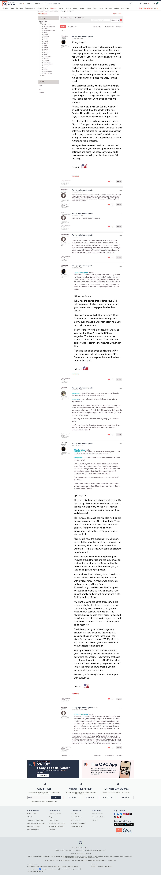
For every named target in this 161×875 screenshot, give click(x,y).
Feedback (52, 829)
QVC (39, 11)
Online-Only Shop (42, 8)
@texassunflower (81, 272)
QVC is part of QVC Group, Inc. (63, 850)
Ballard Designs (80, 850)
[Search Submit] (130, 3)
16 (66, 436)
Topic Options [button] (71, 27)
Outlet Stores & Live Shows (57, 823)
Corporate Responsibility (78, 823)
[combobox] (87, 3)
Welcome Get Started (49, 26)
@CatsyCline (79, 449)
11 (66, 183)
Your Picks (5, 8)
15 (66, 381)
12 (66, 206)
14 (66, 259)
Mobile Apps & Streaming (56, 826)
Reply (119, 181)
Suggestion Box (48, 71)
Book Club (46, 58)
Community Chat (48, 64)
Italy (98, 866)
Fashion (68, 8)
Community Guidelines (33, 866)
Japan (101, 866)
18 (66, 749)
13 (66, 228)
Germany (93, 866)
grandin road (102, 850)
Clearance (53, 8)
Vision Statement (31, 871)
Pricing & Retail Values (46, 866)
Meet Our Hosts (53, 820)
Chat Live (30, 817)
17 (66, 700)
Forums (51, 11)
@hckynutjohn (76, 399)
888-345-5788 (31, 813)
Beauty (75, 8)
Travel (45, 67)
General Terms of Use (85, 853)
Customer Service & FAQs (35, 820)
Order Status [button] (72, 797)
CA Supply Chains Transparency (50, 869)
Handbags (46, 36)
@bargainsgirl (78, 42)
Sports (45, 54)
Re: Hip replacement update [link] (66, 11)
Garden (61, 8)
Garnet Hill (95, 850)
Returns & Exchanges (33, 826)
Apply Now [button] (125, 797)
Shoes (89, 8)
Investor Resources (76, 826)
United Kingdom (109, 866)
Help (120, 13)
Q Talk (45, 69)
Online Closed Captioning (59, 866)
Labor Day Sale (30, 8)
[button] (141, 4)
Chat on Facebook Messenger (36, 823)
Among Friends (48, 66)
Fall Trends (19, 8)
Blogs (43, 75)
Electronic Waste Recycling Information (70, 869)
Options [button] (120, 37)
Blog (50, 817)
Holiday (46, 47)
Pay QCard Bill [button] (108, 797)
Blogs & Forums (44, 11)
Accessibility (40, 871)
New (12, 8)
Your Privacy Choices (32, 869)
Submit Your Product (98, 817)
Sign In (115, 13)
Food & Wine (125, 8)
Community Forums (55, 813)
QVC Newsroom (75, 820)
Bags (94, 8)
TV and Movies (47, 56)
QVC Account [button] (89, 797)
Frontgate (88, 850)
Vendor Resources (97, 813)
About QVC (74, 813)
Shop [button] (20, 3)
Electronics (108, 8)
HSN (74, 850)
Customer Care (48, 73)
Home (101, 8)
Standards (41, 92)
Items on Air (38, 3)
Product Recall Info (33, 829)
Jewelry (82, 8)
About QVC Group (76, 817)
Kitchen (116, 8)
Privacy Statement (74, 853)
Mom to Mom (47, 62)
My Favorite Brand (48, 25)
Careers (94, 820)
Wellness (56, 11)
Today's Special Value (49, 30)
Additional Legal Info (73, 866)
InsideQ (46, 28)
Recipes (46, 43)
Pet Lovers (46, 60)
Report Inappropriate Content (65, 181)
